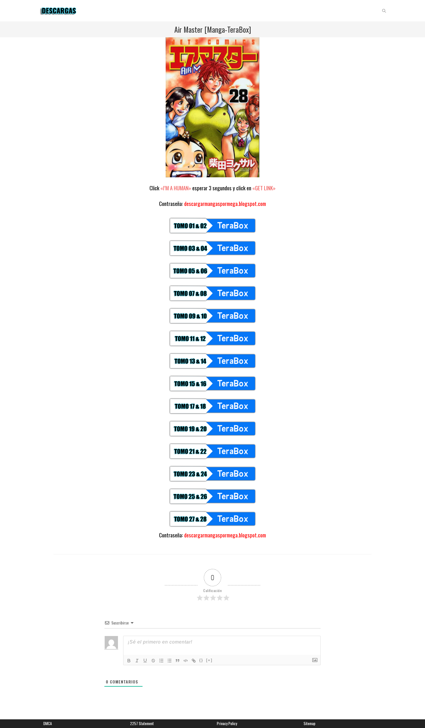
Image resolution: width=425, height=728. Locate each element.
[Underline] (145, 660)
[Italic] (137, 660)
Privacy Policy (227, 723)
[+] (209, 660)
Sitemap (309, 723)
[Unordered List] (169, 660)
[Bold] (129, 660)
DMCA (47, 723)
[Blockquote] (177, 660)
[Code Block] (186, 660)
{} (201, 660)
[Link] (194, 660)
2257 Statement (142, 723)
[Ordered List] (161, 660)
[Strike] (153, 660)
